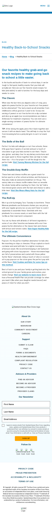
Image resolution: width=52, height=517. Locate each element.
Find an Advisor (26, 379)
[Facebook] (28, 452)
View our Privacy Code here (41, 433)
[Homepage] (26, 307)
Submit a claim (26, 345)
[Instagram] (23, 452)
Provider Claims (26, 391)
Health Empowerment (26, 357)
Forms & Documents (26, 353)
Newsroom (26, 326)
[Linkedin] (18, 452)
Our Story (26, 322)
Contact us (26, 368)
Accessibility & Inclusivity (26, 477)
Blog (12, 57)
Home (4, 57)
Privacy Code (26, 364)
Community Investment (26, 330)
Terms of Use (26, 481)
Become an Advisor (26, 383)
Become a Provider (26, 387)
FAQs (26, 349)
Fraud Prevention (26, 473)
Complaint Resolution (26, 360)
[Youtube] (32, 452)
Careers (26, 334)
